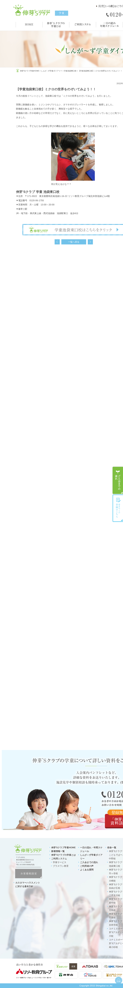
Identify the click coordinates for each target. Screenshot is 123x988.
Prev (57, 241)
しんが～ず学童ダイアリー (51, 71)
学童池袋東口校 (70, 71)
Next (90, 241)
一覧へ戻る (73, 242)
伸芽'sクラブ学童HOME (29, 71)
